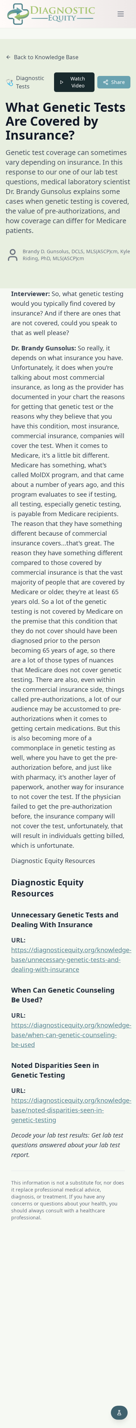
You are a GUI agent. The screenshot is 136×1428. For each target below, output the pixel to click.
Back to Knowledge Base (46, 57)
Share (118, 82)
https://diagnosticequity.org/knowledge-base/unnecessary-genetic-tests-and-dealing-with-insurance (71, 959)
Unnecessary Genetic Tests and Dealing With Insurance (65, 919)
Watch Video (77, 82)
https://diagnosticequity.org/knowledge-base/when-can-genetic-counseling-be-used (71, 1035)
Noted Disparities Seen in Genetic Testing (55, 1070)
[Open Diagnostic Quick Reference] (119, 1413)
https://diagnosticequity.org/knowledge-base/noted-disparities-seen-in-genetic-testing (71, 1110)
